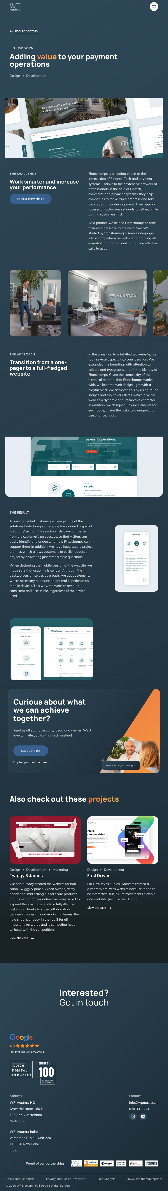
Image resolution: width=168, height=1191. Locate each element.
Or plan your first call (27, 762)
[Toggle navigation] (154, 6)
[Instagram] (133, 1116)
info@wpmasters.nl (143, 1102)
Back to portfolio (26, 31)
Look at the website (30, 199)
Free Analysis (106, 1179)
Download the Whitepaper (144, 1179)
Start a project (30, 751)
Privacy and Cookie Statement (66, 1179)
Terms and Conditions (20, 1179)
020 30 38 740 (140, 1109)
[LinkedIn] (143, 1116)
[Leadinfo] (91, 1163)
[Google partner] (151, 1163)
